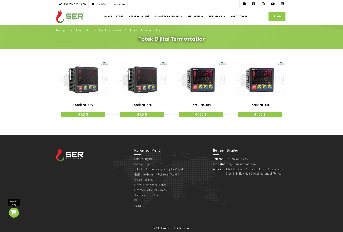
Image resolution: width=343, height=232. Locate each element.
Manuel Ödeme (113, 16)
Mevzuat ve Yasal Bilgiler (150, 185)
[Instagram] (263, 4)
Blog (137, 200)
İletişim (138, 205)
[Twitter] (254, 4)
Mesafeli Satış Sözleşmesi (150, 190)
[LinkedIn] (282, 4)
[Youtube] (273, 4)
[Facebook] (244, 4)
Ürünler (194, 16)
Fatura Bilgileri (143, 159)
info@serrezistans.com (110, 4)
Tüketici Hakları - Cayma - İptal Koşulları (160, 169)
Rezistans (215, 16)
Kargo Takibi (239, 16)
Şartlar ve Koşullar (146, 195)
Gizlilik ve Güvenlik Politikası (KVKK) (156, 174)
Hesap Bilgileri (139, 16)
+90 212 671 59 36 (75, 4)
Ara (279, 16)
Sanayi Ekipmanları (167, 16)
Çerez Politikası (144, 179)
